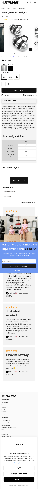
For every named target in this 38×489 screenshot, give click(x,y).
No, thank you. (19, 271)
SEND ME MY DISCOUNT (19, 266)
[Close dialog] (36, 218)
